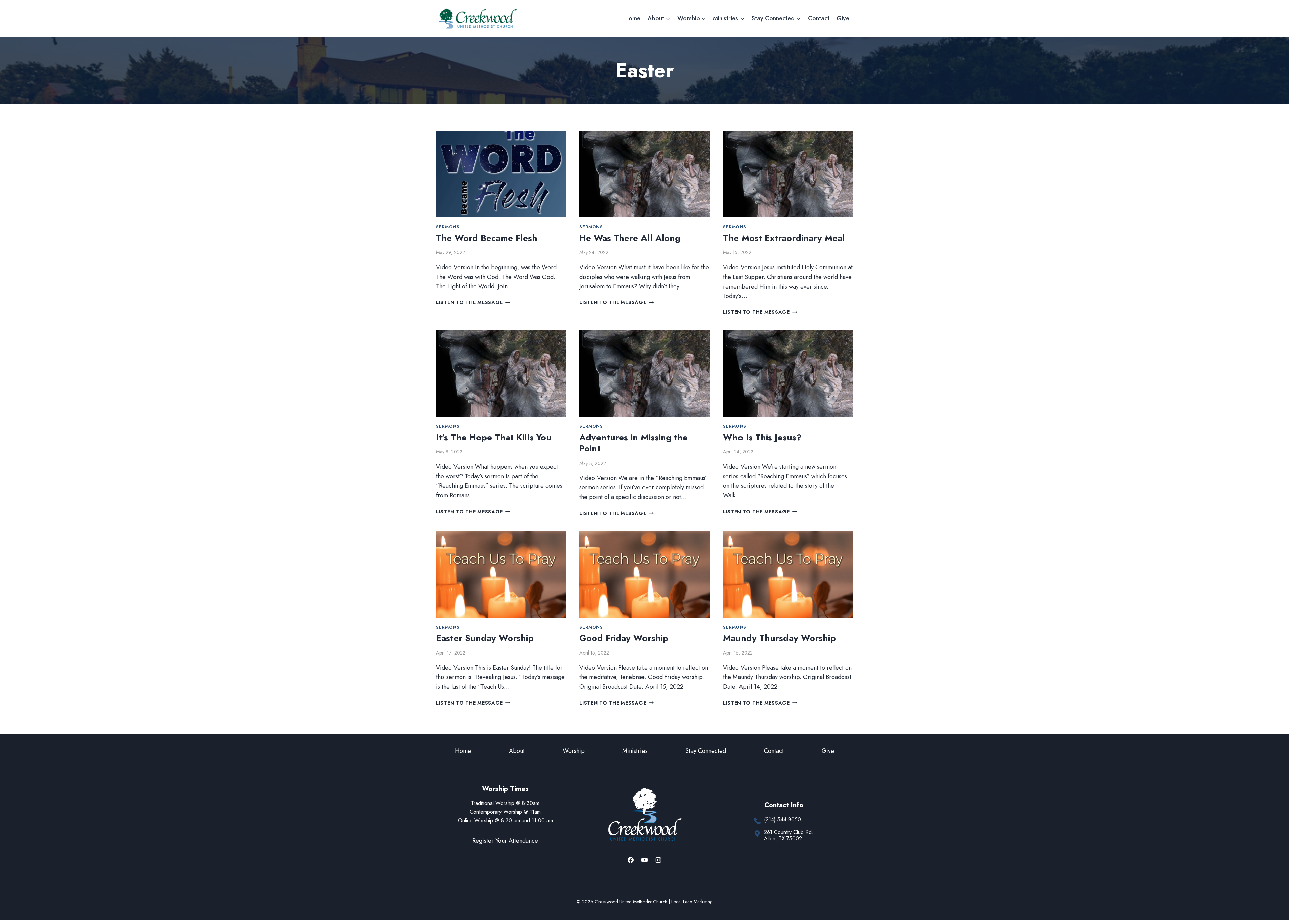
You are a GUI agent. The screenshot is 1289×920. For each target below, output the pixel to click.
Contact (818, 18)
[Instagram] (658, 860)
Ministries (635, 750)
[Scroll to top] (1271, 892)
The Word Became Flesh (486, 238)
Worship (574, 750)
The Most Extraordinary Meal (784, 238)
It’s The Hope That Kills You (494, 437)
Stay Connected (705, 750)
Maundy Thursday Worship (779, 638)
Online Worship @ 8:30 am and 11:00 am (505, 820)
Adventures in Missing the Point (633, 443)
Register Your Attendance (505, 840)
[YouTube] (644, 860)
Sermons (447, 227)
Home (632, 18)
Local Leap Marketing (692, 901)
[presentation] (501, 174)
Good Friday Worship (623, 638)
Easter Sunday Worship (485, 638)
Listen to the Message (473, 302)
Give (843, 18)
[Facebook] (631, 860)
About (517, 750)
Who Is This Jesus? (762, 437)
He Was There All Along (629, 238)
